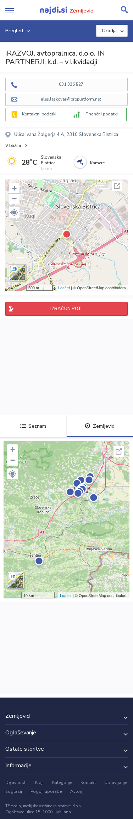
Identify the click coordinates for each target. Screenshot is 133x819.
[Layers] (17, 272)
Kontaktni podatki (39, 114)
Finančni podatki (101, 114)
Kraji (39, 782)
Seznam (37, 426)
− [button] (14, 198)
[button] (14, 212)
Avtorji (76, 791)
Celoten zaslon (117, 186)
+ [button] (14, 188)
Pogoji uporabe (46, 791)
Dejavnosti (16, 782)
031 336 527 (71, 84)
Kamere (97, 163)
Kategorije (62, 782)
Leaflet (64, 287)
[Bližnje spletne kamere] (80, 162)
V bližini (13, 145)
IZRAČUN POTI (66, 309)
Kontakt (88, 782)
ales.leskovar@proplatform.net (71, 99)
